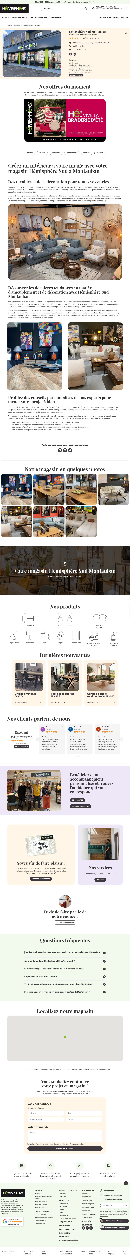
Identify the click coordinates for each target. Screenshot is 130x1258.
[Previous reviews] (38, 739)
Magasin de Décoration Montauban (67, 1069)
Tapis (60, 643)
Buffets (37, 1193)
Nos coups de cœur (67, 1229)
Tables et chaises (65, 625)
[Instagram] (87, 1228)
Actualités (86, 1221)
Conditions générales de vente (91, 1253)
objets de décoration (99, 313)
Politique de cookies (45, 1253)
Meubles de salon (41, 1201)
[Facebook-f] (83, 1228)
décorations (52, 187)
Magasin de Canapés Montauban (38, 1069)
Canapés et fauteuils (100, 626)
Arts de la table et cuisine (94, 645)
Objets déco (14, 643)
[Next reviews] (121, 739)
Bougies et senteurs (114, 645)
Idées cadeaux (65, 1233)
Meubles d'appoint (41, 1207)
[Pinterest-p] (91, 1228)
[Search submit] (85, 8)
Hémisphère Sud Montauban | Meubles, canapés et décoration (21, 737)
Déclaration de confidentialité (66, 1253)
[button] (60, 450)
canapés (83, 313)
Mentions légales (111, 1253)
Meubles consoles (41, 1204)
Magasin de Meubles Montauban (96, 1069)
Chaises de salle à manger (44, 1217)
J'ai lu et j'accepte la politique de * (56, 1144)
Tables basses (40, 1223)
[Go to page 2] (79, 756)
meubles (39, 187)
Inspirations (64, 1225)
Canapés (63, 1193)
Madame (33, 1108)
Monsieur (43, 1108)
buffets (74, 313)
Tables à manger (41, 1214)
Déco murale (76, 643)
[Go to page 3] (81, 756)
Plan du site (125, 1253)
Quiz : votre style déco (68, 1240)
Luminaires (29, 643)
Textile (45, 643)
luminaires (114, 313)
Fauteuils (63, 1196)
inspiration (17, 306)
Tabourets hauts (40, 1220)
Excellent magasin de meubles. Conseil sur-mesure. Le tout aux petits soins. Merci (78, 741)
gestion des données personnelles (69, 1144)
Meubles (30, 625)
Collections (64, 1236)
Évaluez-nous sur (20, 746)
